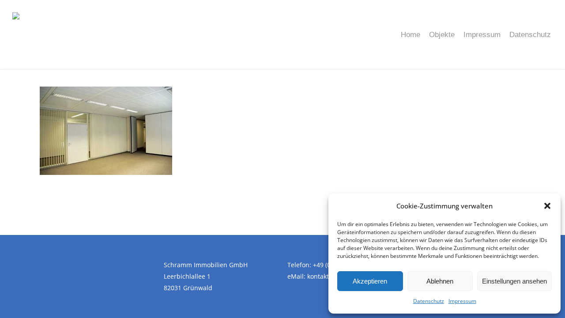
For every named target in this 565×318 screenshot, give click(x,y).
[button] (547, 205)
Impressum (462, 301)
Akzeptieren (370, 281)
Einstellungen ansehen (514, 281)
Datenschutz (428, 301)
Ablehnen (439, 281)
